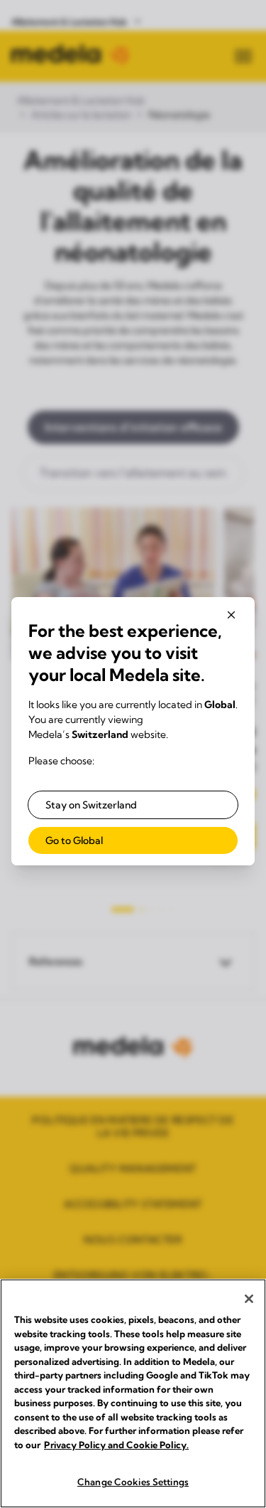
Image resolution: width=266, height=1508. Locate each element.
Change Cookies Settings (133, 1481)
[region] (133, 1393)
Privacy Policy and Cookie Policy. (116, 1444)
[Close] (249, 1298)
